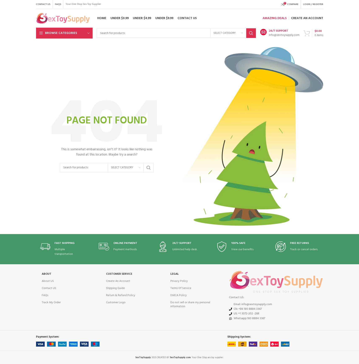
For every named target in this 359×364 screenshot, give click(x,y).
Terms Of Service (180, 288)
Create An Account (118, 281)
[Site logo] (63, 18)
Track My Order (51, 302)
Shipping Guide (115, 288)
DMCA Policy (178, 295)
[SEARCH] (251, 33)
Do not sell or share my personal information (190, 304)
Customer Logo (116, 302)
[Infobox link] (279, 33)
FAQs (45, 295)
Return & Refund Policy (120, 295)
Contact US (49, 288)
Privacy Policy (179, 281)
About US (48, 281)
